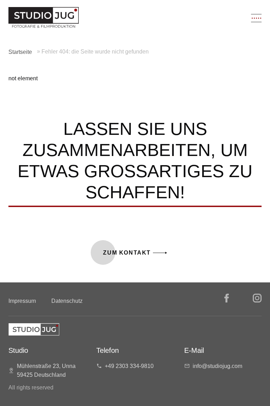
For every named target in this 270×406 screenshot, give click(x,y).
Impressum (22, 301)
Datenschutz (67, 301)
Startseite (20, 52)
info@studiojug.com (217, 366)
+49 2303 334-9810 (129, 366)
